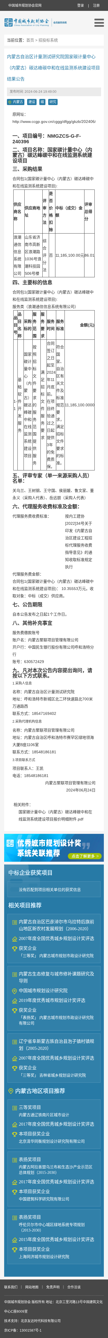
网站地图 (31, 1287)
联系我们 (10, 1287)
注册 (96, 6)
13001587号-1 (31, 1330)
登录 (80, 6)
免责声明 (53, 1287)
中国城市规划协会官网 (25, 6)
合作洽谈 (74, 1287)
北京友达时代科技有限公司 (41, 1321)
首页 (30, 40)
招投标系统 (48, 40)
